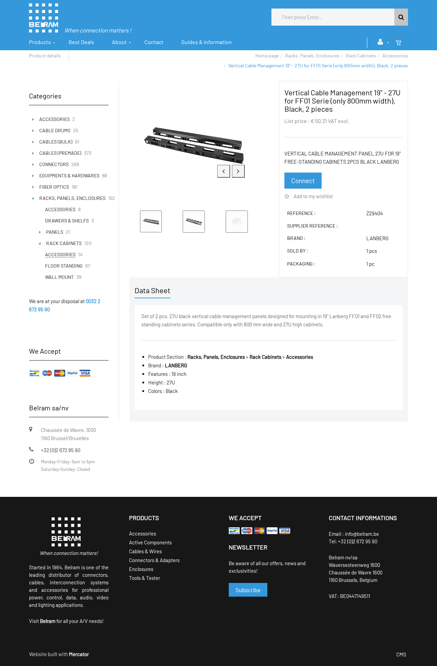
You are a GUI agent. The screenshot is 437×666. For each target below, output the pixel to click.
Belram (47, 621)
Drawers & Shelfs (67, 220)
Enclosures (141, 569)
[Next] (238, 171)
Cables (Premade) (60, 153)
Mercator (79, 654)
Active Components (150, 542)
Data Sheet (152, 290)
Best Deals (81, 42)
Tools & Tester (144, 578)
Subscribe (248, 589)
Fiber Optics (54, 187)
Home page (267, 55)
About (119, 42)
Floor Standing (64, 266)
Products (40, 42)
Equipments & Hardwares (69, 175)
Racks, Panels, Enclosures (312, 55)
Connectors (54, 164)
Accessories (395, 55)
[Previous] (223, 171)
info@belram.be (362, 534)
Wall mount (59, 277)
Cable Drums (54, 130)
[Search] (401, 17)
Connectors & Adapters (154, 560)
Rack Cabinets (361, 55)
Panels (54, 232)
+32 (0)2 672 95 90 (357, 541)
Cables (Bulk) (55, 142)
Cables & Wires (145, 551)
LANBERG (377, 238)
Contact (154, 42)
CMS (401, 654)
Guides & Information (206, 42)
